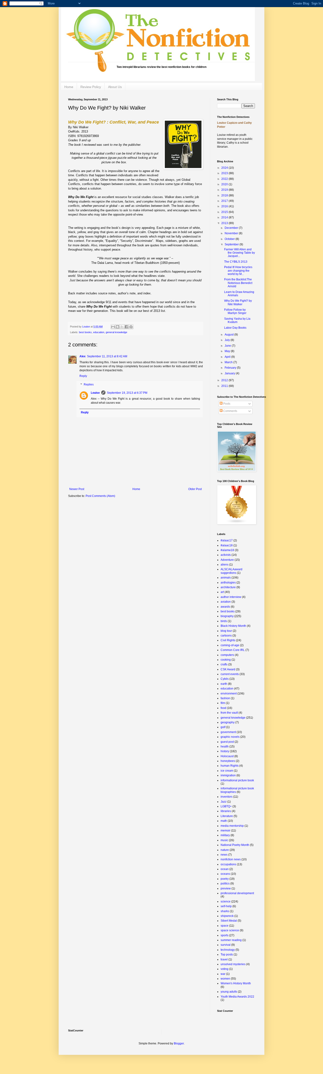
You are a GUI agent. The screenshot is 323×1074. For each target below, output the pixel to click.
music (224, 840)
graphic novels (230, 736)
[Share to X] (122, 326)
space (224, 925)
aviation (226, 601)
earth (224, 683)
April (228, 356)
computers (227, 655)
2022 (225, 179)
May (228, 351)
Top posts (227, 954)
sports (224, 935)
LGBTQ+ (226, 806)
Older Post (195, 489)
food (223, 708)
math (224, 820)
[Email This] (113, 326)
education (98, 332)
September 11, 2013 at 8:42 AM (107, 356)
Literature (227, 816)
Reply (83, 376)
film (223, 703)
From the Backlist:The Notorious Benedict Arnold (238, 283)
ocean (225, 869)
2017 (225, 201)
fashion (225, 698)
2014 (225, 217)
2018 (225, 195)
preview (226, 888)
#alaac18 (227, 545)
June (228, 345)
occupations (228, 864)
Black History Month (233, 626)
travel (224, 959)
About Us (115, 87)
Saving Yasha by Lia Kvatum (237, 320)
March (229, 362)
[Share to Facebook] (126, 326)
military (225, 835)
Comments (230, 411)
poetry (225, 878)
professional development (237, 893)
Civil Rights (228, 640)
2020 (225, 184)
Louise (86, 326)
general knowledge (116, 332)
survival (226, 944)
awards (225, 606)
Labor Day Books (235, 327)
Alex (82, 356)
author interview (231, 597)
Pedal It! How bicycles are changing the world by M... (238, 270)
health (225, 746)
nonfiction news (231, 859)
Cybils (225, 679)
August (229, 334)
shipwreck (227, 916)
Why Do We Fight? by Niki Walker (238, 302)
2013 (225, 223)
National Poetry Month (235, 845)
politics (225, 883)
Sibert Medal (229, 920)
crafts (224, 664)
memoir (225, 830)
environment (229, 693)
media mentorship (232, 825)
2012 (225, 380)
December (232, 228)
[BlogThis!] (117, 326)
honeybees (228, 761)
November (232, 233)
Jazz (224, 801)
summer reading (231, 940)
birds (224, 621)
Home (68, 87)
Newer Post (76, 489)
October (230, 239)
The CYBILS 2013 (235, 261)
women (225, 978)
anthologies (228, 582)
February (231, 367)
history (225, 751)
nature (225, 850)
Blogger (179, 1043)
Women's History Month (236, 983)
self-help (226, 906)
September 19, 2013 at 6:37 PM (127, 392)
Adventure (227, 559)
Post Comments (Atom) (100, 496)
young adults (229, 991)
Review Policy (90, 87)
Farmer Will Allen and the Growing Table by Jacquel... (239, 253)
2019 (225, 189)
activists (226, 555)
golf (223, 727)
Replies (89, 384)
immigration (228, 775)
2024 (225, 167)
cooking (226, 659)
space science (230, 930)
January (230, 373)
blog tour (226, 630)
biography (227, 616)
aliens (224, 564)
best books (85, 332)
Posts (226, 403)
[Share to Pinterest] (131, 326)
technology (228, 949)
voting (224, 969)
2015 (225, 212)
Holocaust (227, 756)
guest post (227, 741)
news (224, 854)
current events (230, 674)
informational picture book (237, 780)
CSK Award (228, 669)
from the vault (229, 712)
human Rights (230, 765)
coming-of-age (230, 645)
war (223, 974)
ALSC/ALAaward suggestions (231, 571)
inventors (226, 796)
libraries (226, 811)
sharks (225, 911)
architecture (228, 587)
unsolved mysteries (233, 964)
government (228, 732)
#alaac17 (227, 540)
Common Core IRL (233, 650)
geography (228, 722)
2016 (225, 206)
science (226, 901)
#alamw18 (227, 550)
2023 (225, 173)
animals (226, 577)
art (222, 592)
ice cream (227, 770)
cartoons (226, 635)
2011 (225, 386)
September (232, 244)
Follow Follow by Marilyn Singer (235, 311)
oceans (225, 873)
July (228, 340)
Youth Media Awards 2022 (237, 996)
